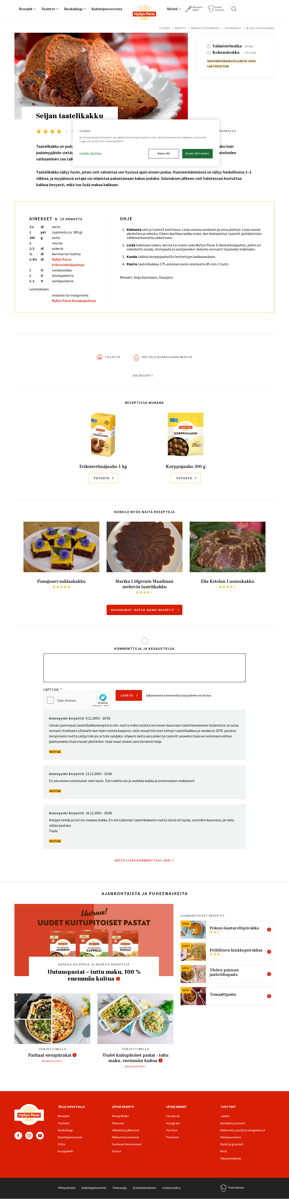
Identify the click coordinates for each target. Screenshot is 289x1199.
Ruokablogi (73, 9)
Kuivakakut (233, 28)
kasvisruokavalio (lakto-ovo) (231, 61)
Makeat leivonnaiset (205, 28)
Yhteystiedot (66, 1188)
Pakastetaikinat (230, 1158)
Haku (234, 8)
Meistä (172, 9)
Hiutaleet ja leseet (232, 1123)
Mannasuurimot (230, 1137)
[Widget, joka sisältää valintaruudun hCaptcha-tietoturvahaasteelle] (77, 700)
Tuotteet (48, 9)
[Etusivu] (144, 13)
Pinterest (172, 1137)
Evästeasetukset (144, 1188)
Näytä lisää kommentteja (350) (143, 860)
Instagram (29, 1135)
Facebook (18, 1135)
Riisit (223, 1151)
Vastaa (55, 751)
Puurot (116, 1151)
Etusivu (164, 28)
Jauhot (225, 1116)
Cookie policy (171, 1188)
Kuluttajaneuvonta (106, 9)
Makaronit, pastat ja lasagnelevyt (242, 1130)
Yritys (61, 1144)
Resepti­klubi (198, 8)
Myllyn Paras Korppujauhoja (74, 300)
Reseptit (25, 9)
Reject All (164, 153)
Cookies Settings (90, 153)
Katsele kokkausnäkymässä (167, 357)
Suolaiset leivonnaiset (127, 1144)
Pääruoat (118, 1123)
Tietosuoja (119, 1188)
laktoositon (218, 66)
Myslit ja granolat (231, 1144)
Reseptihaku (120, 1116)
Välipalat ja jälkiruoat (125, 1130)
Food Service (219, 8)
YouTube (40, 1135)
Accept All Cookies (197, 153)
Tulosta (113, 357)
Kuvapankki (65, 1151)
